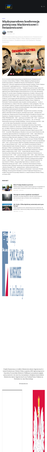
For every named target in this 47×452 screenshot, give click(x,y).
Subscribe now (24, 383)
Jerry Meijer (10, 31)
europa (3, 18)
